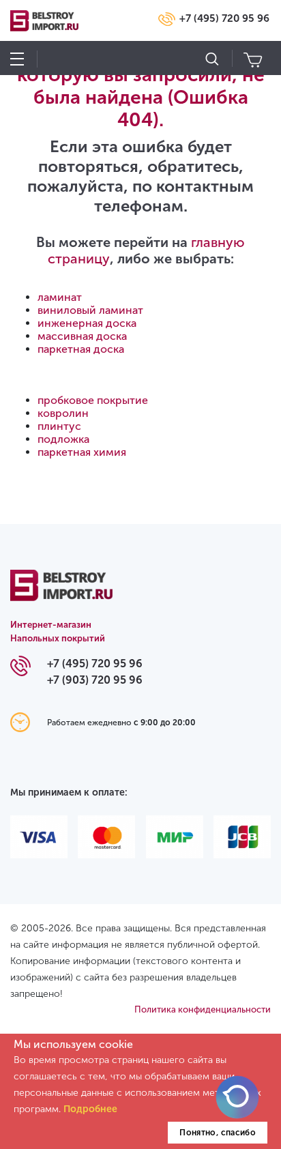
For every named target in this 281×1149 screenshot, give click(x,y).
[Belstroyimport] (61, 593)
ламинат (60, 297)
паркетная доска (81, 349)
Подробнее (90, 1109)
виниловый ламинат (90, 310)
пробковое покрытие (93, 400)
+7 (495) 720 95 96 (224, 18)
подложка (63, 439)
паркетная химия (82, 452)
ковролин (63, 413)
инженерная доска (87, 323)
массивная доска (82, 336)
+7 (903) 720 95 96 (95, 679)
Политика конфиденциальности (202, 1009)
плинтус (59, 426)
